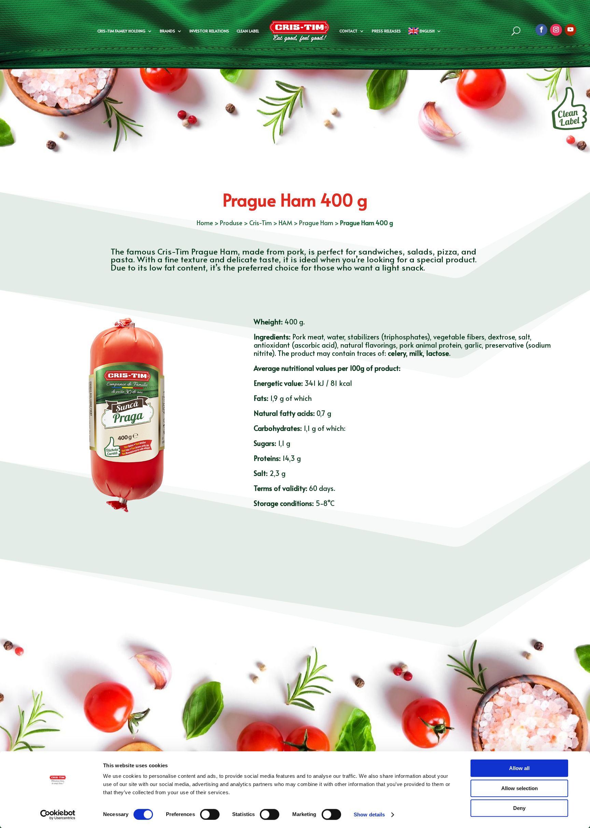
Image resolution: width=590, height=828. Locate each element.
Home (205, 222)
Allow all (519, 768)
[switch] (210, 814)
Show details (369, 814)
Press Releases (386, 30)
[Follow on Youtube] (571, 30)
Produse (231, 222)
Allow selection (519, 788)
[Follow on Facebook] (541, 30)
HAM (285, 222)
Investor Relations (209, 30)
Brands (167, 30)
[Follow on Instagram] (556, 30)
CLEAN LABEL (248, 30)
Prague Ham (316, 222)
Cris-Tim (260, 222)
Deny (519, 808)
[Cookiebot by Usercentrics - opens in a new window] (58, 815)
